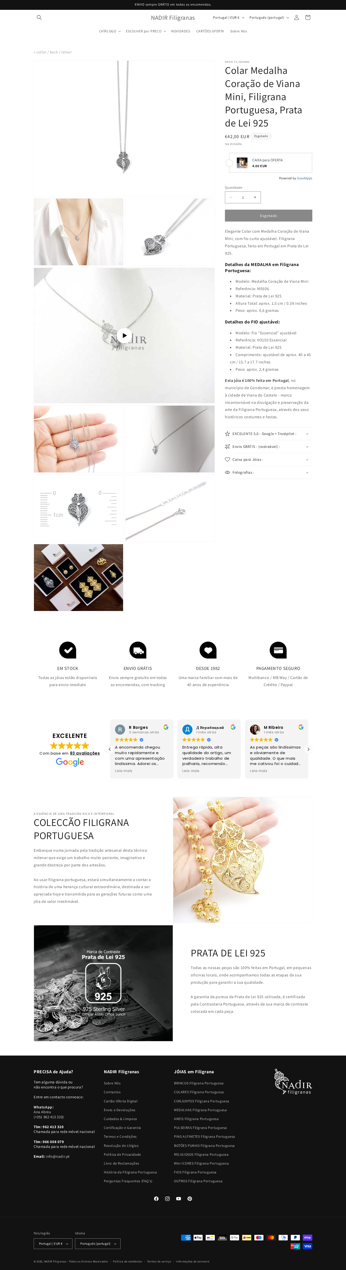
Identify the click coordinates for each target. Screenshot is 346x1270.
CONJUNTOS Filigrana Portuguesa (201, 1101)
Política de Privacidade (122, 1154)
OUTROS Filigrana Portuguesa (198, 1181)
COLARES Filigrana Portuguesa (199, 1092)
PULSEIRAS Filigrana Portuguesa (200, 1127)
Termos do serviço (159, 1261)
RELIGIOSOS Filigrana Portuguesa (201, 1154)
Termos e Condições (120, 1136)
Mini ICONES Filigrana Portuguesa (201, 1163)
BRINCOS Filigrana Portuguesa (199, 1083)
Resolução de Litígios (121, 1145)
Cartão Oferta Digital (121, 1101)
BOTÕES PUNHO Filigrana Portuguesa (204, 1145)
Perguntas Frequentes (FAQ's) (128, 1181)
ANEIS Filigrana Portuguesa (196, 1118)
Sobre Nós (112, 1083)
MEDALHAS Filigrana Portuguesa (200, 1110)
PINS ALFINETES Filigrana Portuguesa (204, 1136)
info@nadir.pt (58, 1156)
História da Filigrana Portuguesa (130, 1172)
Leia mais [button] (123, 771)
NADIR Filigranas (55, 1261)
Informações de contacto (192, 1261)
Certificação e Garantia (122, 1127)
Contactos (112, 1092)
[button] (39, 17)
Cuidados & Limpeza (120, 1118)
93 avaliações (85, 753)
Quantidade (233, 187)
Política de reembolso (127, 1261)
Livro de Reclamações (121, 1163)
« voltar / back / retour (53, 52)
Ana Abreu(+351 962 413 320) (49, 1112)
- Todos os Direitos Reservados (87, 1261)
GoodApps (304, 178)
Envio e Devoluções (120, 1110)
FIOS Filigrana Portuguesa (195, 1172)
